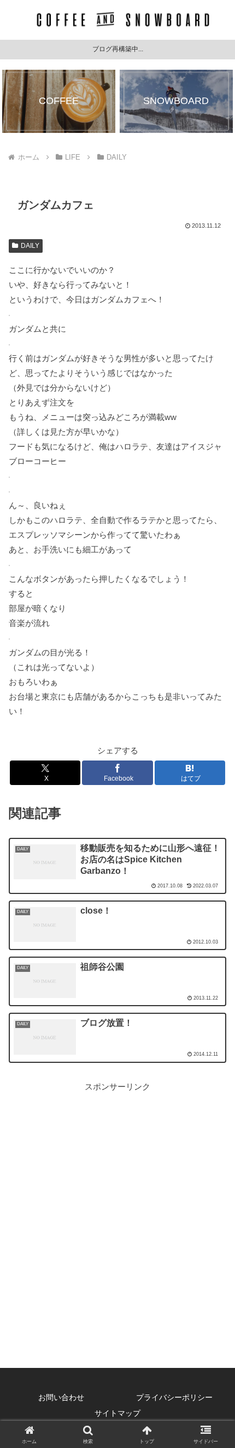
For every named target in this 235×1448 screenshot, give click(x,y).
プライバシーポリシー (174, 1397)
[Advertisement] (117, 1211)
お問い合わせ (61, 1397)
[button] (212, 1326)
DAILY (30, 246)
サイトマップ (117, 1413)
